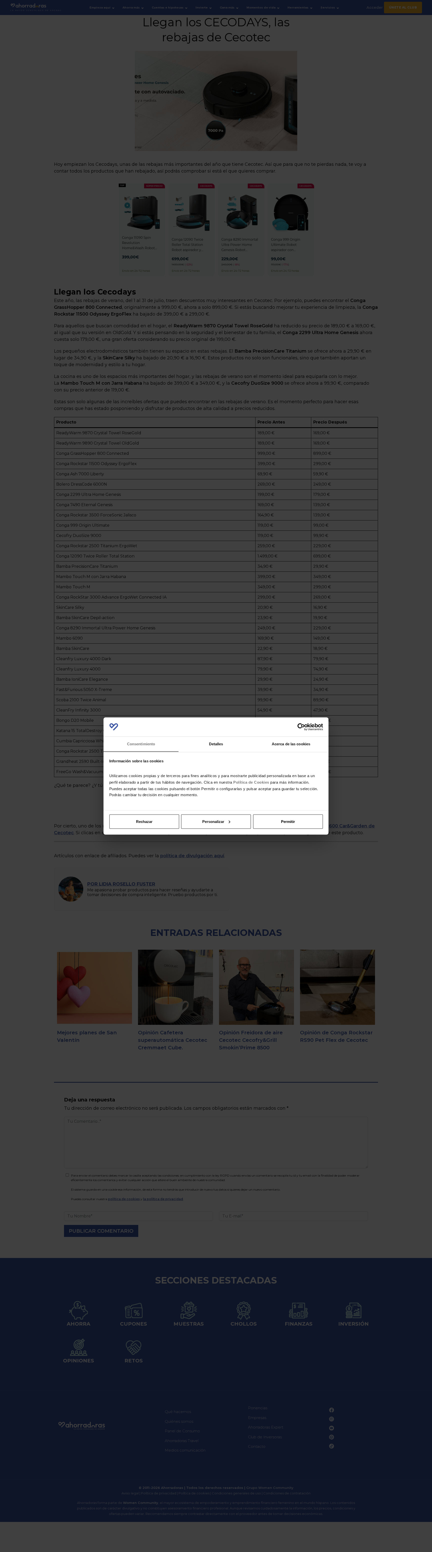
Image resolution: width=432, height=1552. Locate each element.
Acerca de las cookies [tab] (291, 744)
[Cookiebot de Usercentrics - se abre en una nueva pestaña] (301, 727)
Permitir (288, 821)
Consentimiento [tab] (141, 744)
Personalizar (213, 821)
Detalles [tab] (216, 744)
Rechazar (144, 821)
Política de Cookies (251, 782)
